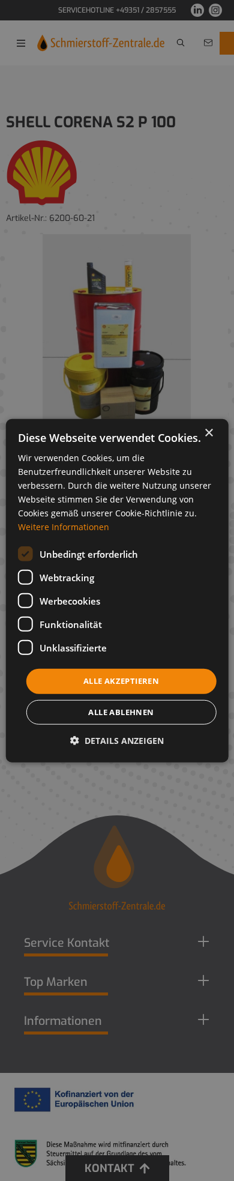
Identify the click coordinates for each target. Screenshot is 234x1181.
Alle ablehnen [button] (121, 712)
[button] (117, 741)
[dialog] (117, 590)
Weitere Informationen (63, 527)
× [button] (208, 432)
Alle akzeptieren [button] (121, 680)
